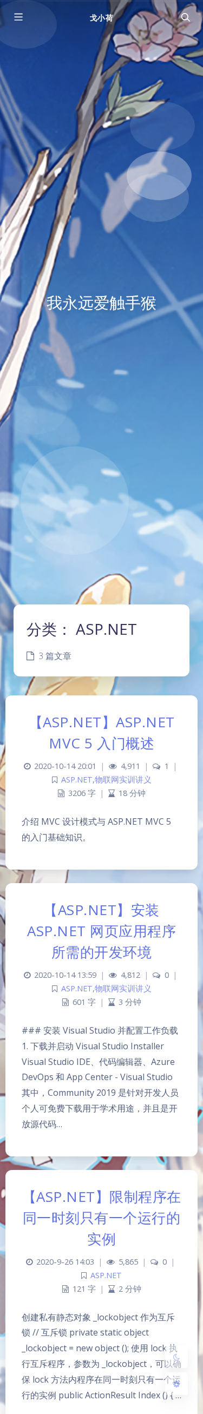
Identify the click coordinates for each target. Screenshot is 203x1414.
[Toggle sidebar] (17, 17)
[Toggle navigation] (185, 17)
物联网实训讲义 (123, 779)
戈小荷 (101, 17)
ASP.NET (77, 779)
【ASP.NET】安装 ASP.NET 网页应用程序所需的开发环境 (101, 931)
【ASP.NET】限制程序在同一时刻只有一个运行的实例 (101, 1217)
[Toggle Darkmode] (176, 1356)
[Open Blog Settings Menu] (176, 1383)
